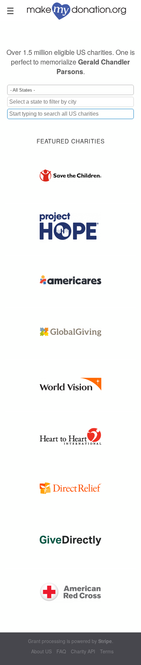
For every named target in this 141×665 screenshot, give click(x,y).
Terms (107, 651)
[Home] (80, 10)
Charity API (83, 651)
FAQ (61, 651)
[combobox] (70, 114)
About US (41, 651)
